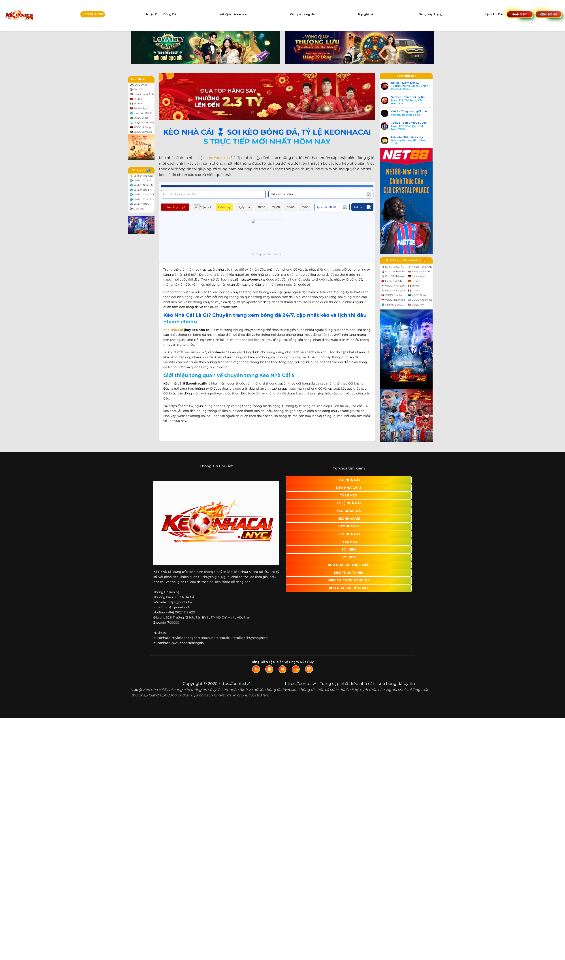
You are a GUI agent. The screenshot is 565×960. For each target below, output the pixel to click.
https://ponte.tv (217, 158)
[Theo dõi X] (256, 669)
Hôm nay (224, 207)
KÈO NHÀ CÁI (93, 14)
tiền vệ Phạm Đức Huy (295, 662)
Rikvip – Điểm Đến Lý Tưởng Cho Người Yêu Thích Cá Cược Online (409, 86)
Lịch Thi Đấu (494, 14)
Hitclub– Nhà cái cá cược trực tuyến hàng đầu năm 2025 (408, 140)
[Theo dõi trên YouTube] (282, 669)
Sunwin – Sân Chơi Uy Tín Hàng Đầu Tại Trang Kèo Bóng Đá (408, 100)
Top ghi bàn (366, 14)
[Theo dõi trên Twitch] (309, 669)
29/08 (276, 207)
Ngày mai (244, 207)
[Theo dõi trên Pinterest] (269, 669)
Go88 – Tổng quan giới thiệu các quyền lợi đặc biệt (409, 113)
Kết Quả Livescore (233, 14)
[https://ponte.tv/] (19, 15)
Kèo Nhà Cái (173, 330)
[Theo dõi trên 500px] (296, 669)
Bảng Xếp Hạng (430, 14)
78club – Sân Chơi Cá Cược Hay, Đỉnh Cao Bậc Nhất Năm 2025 (409, 126)
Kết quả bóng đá (302, 14)
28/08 (261, 207)
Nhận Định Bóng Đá (161, 14)
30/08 (291, 207)
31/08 (305, 207)
